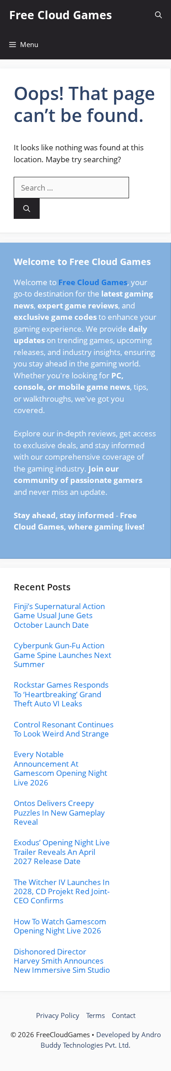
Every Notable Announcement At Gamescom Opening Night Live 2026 (60, 768)
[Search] (27, 208)
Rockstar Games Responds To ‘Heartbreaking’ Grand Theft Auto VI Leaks (61, 694)
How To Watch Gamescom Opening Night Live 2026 (60, 926)
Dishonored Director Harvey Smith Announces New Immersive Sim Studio (62, 961)
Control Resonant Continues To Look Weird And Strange (64, 729)
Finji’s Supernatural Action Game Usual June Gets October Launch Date (59, 615)
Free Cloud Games (60, 14)
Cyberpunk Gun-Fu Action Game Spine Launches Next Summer (62, 654)
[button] (158, 15)
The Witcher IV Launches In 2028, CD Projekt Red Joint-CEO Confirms (61, 891)
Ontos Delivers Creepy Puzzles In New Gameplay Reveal (59, 812)
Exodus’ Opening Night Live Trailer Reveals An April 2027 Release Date (62, 851)
